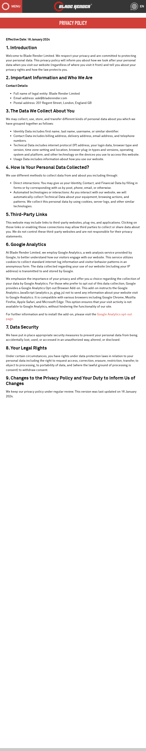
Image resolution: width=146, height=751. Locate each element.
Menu (15, 6)
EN (142, 6)
